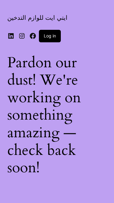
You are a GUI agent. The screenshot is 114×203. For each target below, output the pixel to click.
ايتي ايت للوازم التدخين (37, 17)
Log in (50, 35)
